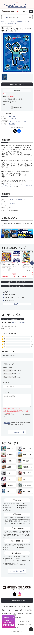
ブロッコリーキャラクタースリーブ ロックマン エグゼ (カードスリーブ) (16, 185)
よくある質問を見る (16, 571)
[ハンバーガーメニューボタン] (31, 11)
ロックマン (12, 124)
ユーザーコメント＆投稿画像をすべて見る (12, 319)
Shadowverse (9, 300)
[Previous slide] (2, 263)
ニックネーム (7, 383)
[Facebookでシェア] (19, 131)
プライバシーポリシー (25, 621)
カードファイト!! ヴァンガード (14, 297)
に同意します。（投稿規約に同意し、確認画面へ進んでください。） (18, 424)
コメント (6, 392)
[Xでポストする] (15, 131)
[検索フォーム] (27, 11)
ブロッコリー (12, 116)
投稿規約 (7, 423)
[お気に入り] (21, 11)
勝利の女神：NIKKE (11, 295)
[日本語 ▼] (17, 11)
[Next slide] (32, 263)
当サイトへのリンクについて (25, 624)
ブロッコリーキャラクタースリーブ (18, 121)
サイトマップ (17, 627)
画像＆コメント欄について (18, 322)
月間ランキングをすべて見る (17, 286)
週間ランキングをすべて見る (17, 282)
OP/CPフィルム (13, 118)
